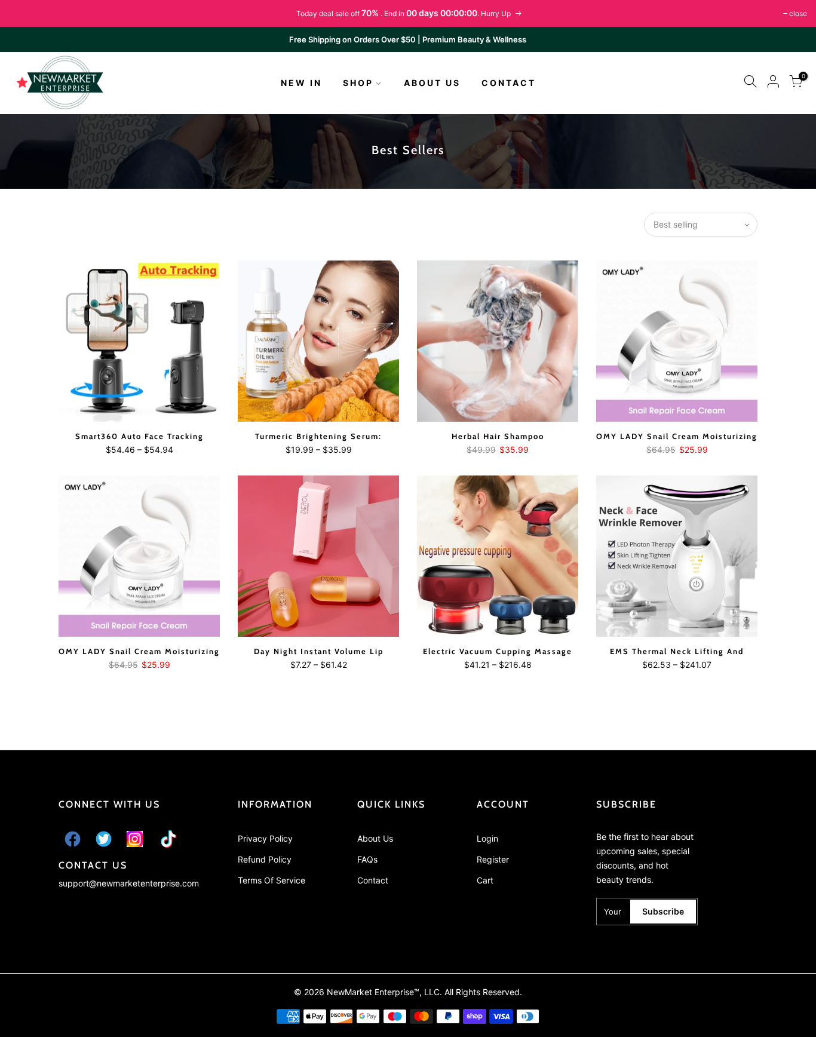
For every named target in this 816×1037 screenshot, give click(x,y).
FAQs (367, 859)
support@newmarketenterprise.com (129, 883)
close (798, 13)
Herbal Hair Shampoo (498, 436)
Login (487, 838)
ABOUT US (432, 83)
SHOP (358, 83)
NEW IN (301, 83)
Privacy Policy (265, 838)
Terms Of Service (271, 880)
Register (493, 859)
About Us (375, 838)
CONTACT (508, 83)
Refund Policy (265, 859)
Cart (485, 880)
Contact (372, 880)
